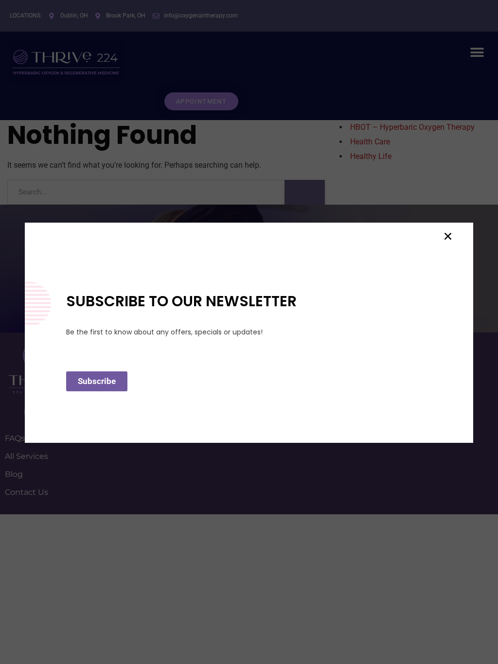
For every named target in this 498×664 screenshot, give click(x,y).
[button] (448, 236)
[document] (249, 332)
